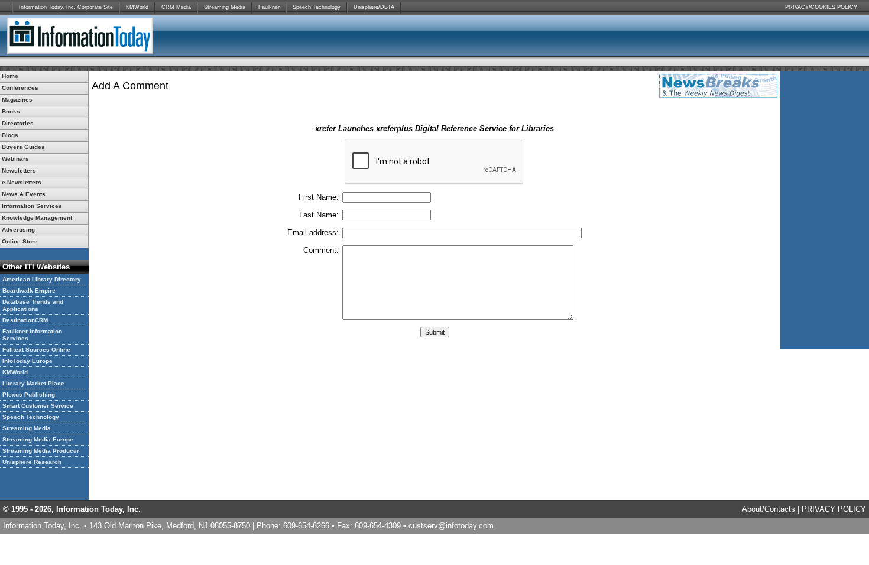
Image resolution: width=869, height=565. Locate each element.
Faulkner (269, 7)
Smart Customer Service (37, 405)
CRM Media (176, 7)
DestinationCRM (25, 320)
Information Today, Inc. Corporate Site (66, 7)
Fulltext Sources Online (36, 349)
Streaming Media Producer (40, 450)
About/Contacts (768, 509)
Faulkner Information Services (32, 335)
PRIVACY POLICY (834, 509)
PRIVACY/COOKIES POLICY (821, 7)
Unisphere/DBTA (374, 7)
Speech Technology (317, 7)
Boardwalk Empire (29, 290)
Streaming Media (224, 7)
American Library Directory (41, 279)
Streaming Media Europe (37, 439)
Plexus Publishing (28, 394)
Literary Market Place (33, 383)
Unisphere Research (31, 462)
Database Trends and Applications (32, 305)
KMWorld (137, 7)
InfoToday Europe (27, 361)
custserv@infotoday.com (451, 525)
